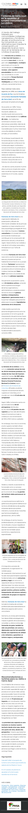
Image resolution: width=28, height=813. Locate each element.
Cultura (20, 788)
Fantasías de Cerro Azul (10, 216)
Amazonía (5, 785)
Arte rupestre (14, 785)
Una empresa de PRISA (14, 804)
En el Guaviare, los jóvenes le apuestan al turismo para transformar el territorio (11, 772)
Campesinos (12, 787)
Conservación (12, 788)
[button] (21, 4)
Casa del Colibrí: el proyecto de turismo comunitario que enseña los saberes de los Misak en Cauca (14, 763)
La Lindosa (12, 791)
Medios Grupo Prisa (14, 808)
